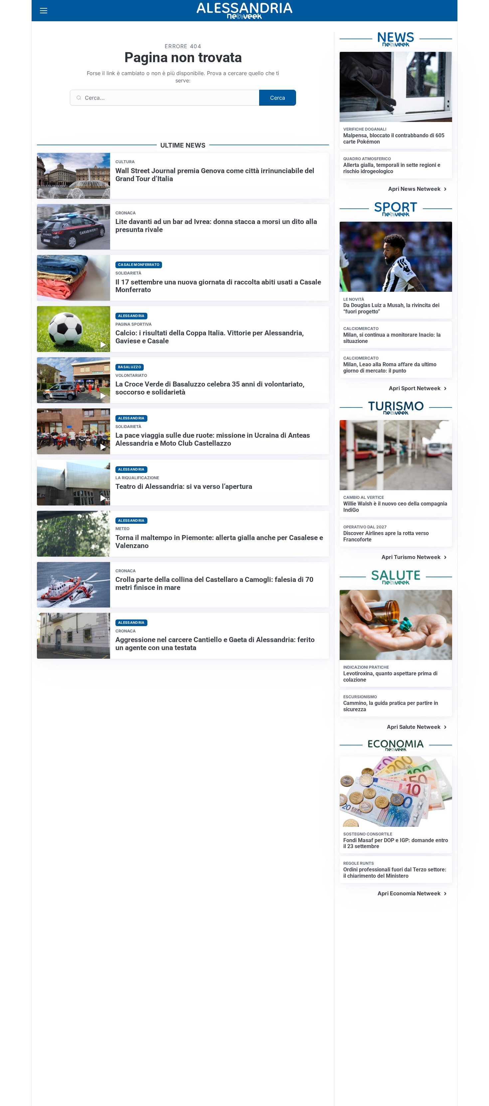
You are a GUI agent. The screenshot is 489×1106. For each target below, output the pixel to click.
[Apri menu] (43, 10)
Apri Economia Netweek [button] (409, 893)
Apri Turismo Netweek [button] (411, 557)
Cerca (277, 97)
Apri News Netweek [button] (414, 188)
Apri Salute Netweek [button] (413, 726)
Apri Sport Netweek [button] (414, 388)
